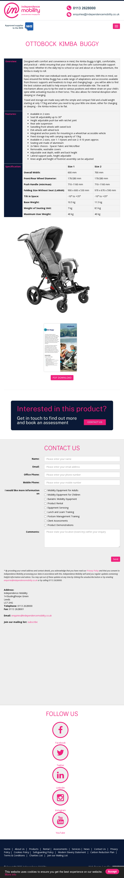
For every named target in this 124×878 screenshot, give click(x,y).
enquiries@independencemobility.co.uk (20, 580)
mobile (93, 11)
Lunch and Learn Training (60, 512)
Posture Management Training (63, 516)
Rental (46, 849)
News (87, 849)
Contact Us (100, 849)
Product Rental (55, 503)
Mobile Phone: (31, 482)
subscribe (33, 621)
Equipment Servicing (57, 507)
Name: (35, 458)
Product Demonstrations (60, 525)
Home (7, 849)
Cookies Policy (21, 852)
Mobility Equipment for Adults (62, 490)
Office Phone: (31, 474)
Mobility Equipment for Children (63, 494)
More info (10, 874)
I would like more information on (22, 492)
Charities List (36, 855)
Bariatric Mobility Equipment (62, 498)
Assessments (60, 849)
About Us (20, 849)
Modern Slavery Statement (72, 852)
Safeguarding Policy (43, 852)
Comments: (32, 531)
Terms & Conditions (14, 855)
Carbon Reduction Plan (102, 852)
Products (33, 849)
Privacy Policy (93, 570)
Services (76, 849)
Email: (35, 466)
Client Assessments (57, 520)
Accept (112, 871)
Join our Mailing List (57, 855)
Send (115, 559)
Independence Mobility (22, 10)
